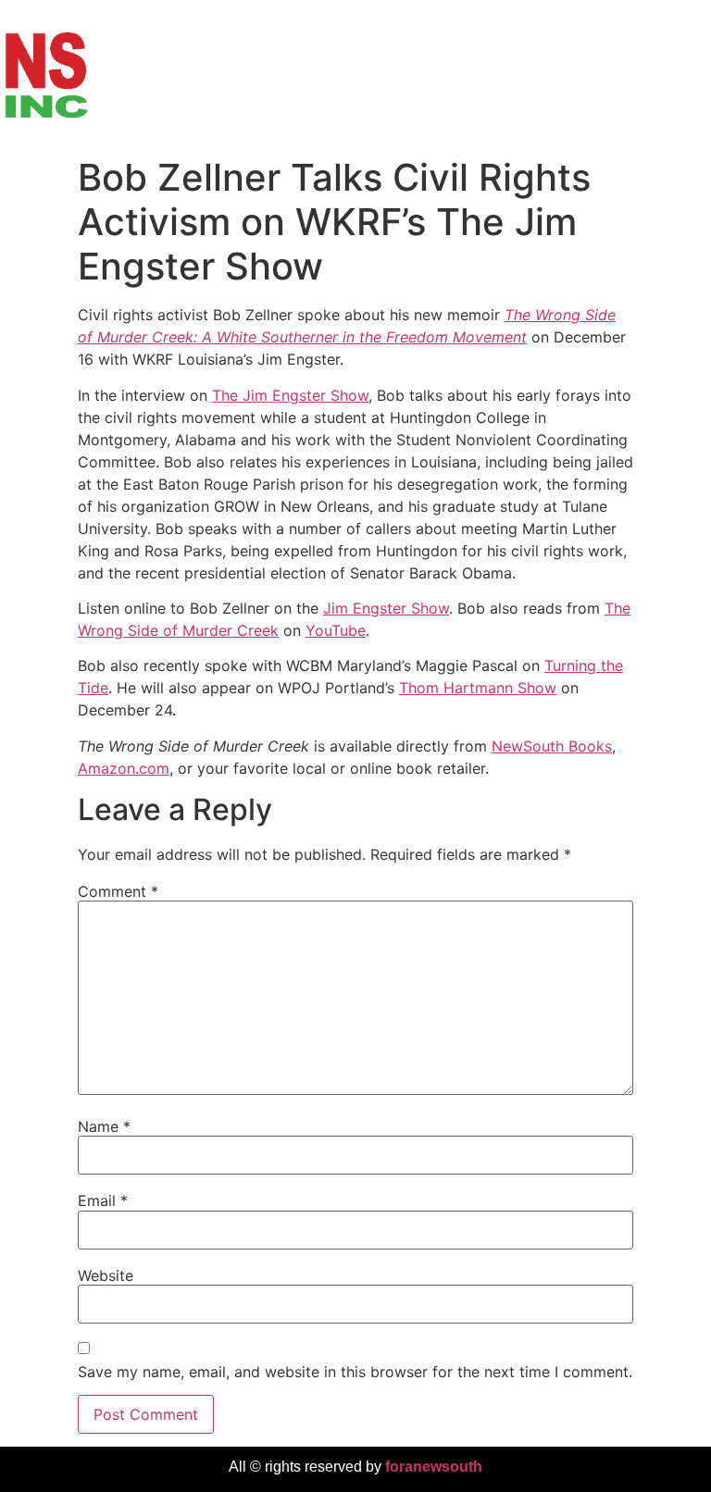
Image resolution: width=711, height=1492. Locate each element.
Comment (118, 891)
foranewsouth (433, 1466)
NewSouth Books (552, 746)
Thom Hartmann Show (477, 687)
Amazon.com (123, 768)
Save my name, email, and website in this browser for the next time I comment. (355, 1371)
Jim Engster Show (386, 608)
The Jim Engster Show (290, 395)
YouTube (336, 630)
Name (104, 1126)
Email (103, 1200)
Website (105, 1275)
